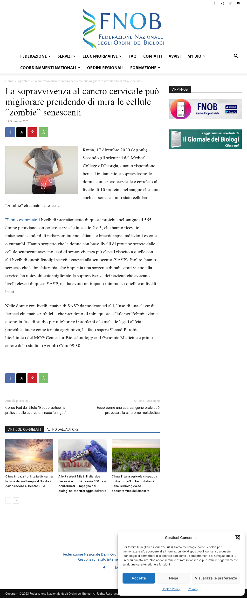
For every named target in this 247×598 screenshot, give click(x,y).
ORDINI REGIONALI (105, 67)
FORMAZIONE (143, 67)
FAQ (133, 56)
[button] (237, 537)
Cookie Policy (171, 589)
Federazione (33, 56)
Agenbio (23, 81)
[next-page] (16, 500)
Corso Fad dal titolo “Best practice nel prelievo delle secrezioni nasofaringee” (36, 410)
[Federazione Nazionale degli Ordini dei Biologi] (123, 28)
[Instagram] (222, 3)
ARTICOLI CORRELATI (24, 429)
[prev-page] (8, 500)
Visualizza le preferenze (216, 578)
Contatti (152, 56)
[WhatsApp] (43, 132)
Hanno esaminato (21, 219)
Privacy (193, 589)
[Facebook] (214, 3)
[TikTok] (230, 3)
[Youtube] (238, 3)
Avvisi (175, 56)
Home (9, 81)
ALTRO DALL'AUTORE (63, 429)
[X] (21, 132)
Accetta (139, 578)
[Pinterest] (32, 132)
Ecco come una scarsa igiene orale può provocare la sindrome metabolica (128, 410)
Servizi (65, 56)
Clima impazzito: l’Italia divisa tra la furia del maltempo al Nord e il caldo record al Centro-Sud (29, 481)
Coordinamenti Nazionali (48, 67)
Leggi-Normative (100, 56)
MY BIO (194, 56)
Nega (173, 578)
